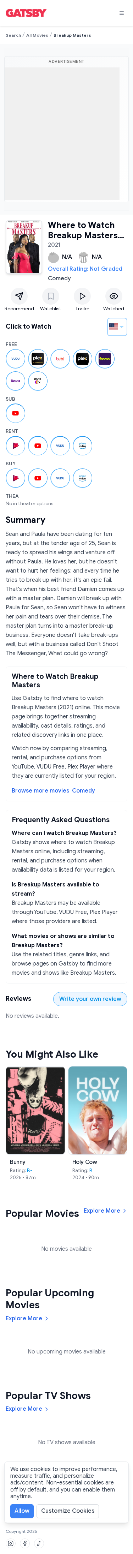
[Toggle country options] (121, 327)
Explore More (102, 1211)
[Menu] (121, 13)
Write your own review (90, 999)
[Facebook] (25, 1543)
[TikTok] (39, 1543)
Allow (22, 1510)
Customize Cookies (67, 1510)
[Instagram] (11, 1543)
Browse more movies (40, 790)
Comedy (83, 790)
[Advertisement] (66, 133)
